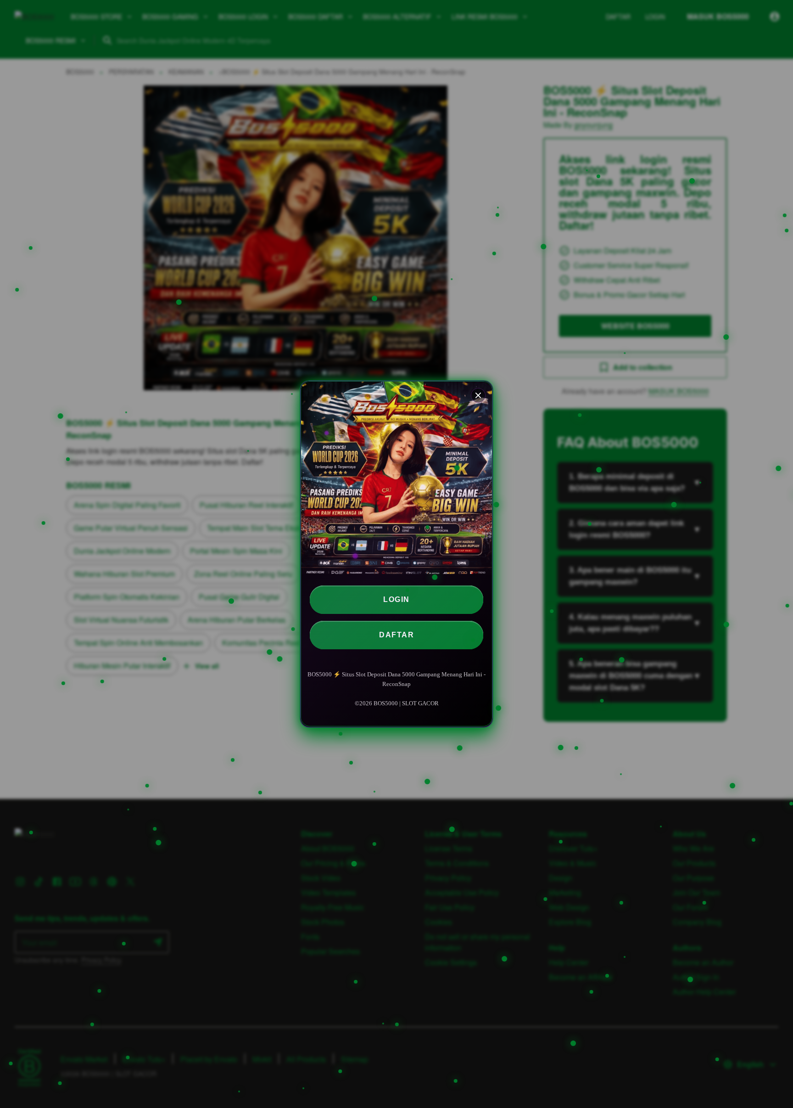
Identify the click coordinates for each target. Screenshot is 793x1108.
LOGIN (396, 600)
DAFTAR (396, 635)
